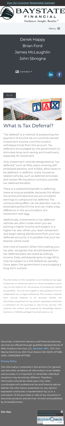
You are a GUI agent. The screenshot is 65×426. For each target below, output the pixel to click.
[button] (54, 28)
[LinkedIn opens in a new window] (50, 76)
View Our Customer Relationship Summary (31, 2)
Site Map (6, 411)
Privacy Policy (9, 361)
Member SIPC (41, 348)
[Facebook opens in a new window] (59, 76)
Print (9, 95)
